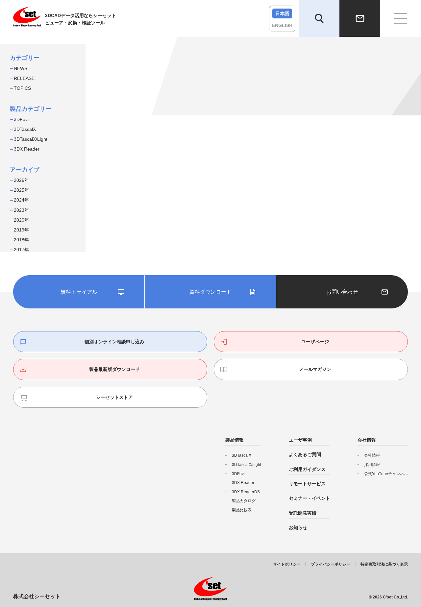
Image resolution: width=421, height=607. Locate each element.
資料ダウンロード (210, 292)
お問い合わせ (342, 292)
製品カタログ (244, 500)
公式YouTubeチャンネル (386, 474)
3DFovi (21, 119)
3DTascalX (25, 129)
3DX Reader (26, 149)
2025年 (21, 190)
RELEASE (24, 78)
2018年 (21, 239)
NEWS (20, 68)
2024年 (21, 200)
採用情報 (372, 464)
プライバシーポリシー (330, 564)
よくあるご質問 (305, 454)
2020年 (21, 220)
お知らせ (298, 527)
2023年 (21, 210)
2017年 (21, 249)
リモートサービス (307, 483)
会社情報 (372, 455)
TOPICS (22, 88)
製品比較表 (242, 510)
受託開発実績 (302, 513)
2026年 (21, 180)
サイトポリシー (287, 564)
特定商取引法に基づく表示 (384, 564)
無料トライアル (79, 292)
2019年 (21, 229)
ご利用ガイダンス (307, 469)
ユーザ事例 (300, 440)
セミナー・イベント (309, 498)
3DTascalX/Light (30, 139)
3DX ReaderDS (246, 492)
